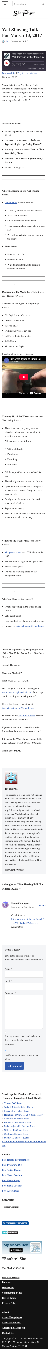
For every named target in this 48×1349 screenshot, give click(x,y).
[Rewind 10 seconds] (13, 64)
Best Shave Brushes (12, 1175)
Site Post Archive (10, 1277)
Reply (42, 905)
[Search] (43, 3)
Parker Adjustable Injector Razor (20, 1126)
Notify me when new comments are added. (22, 1057)
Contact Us (7, 1333)
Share (41, 69)
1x (18, 64)
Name (8, 968)
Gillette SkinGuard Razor (16, 1130)
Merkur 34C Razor (13, 1103)
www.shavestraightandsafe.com (17, 692)
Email (8, 981)
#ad (3, 1145)
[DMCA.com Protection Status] (10, 1233)
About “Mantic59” (11, 1322)
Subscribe (32, 69)
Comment (10, 993)
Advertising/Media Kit (13, 1327)
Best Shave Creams (12, 1185)
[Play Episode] (6, 63)
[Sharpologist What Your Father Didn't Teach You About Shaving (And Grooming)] (24, 13)
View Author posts (14, 869)
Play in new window (27, 73)
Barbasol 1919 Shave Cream (17, 1122)
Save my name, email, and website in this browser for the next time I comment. (22, 1039)
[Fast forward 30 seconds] (24, 64)
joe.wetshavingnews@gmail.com (18, 707)
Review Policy (9, 1298)
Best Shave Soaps (11, 1180)
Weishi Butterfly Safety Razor (18, 1107)
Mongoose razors (13, 552)
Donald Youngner (20, 903)
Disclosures (8, 1287)
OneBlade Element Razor (16, 1133)
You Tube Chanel (26, 715)
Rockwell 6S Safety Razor (16, 1110)
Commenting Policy (12, 1292)
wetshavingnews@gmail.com (30, 626)
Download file (9, 73)
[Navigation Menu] (5, 3)
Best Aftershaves (10, 1190)
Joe (7, 41)
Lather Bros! (11, 202)
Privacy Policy (9, 1303)
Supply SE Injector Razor (16, 1137)
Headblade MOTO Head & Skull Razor (23, 1114)
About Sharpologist (12, 1317)
